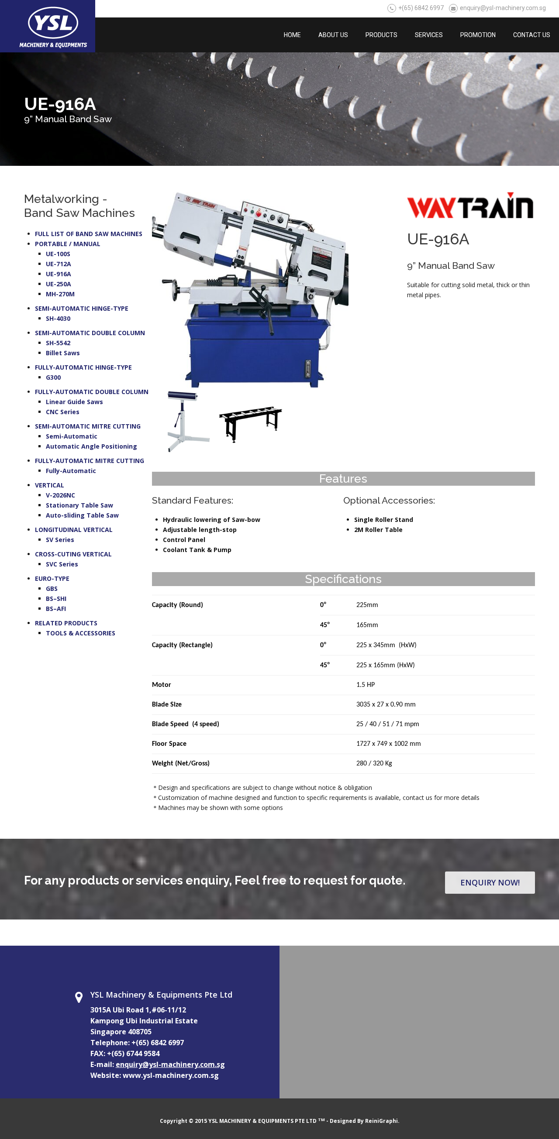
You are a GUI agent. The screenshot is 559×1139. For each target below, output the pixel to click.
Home (292, 34)
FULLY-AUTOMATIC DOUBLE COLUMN (91, 392)
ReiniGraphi (381, 1121)
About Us (333, 34)
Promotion (478, 34)
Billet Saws (63, 353)
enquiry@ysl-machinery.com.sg (503, 7)
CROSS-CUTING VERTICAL (73, 554)
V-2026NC (60, 495)
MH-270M (60, 294)
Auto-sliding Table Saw (82, 515)
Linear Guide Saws (74, 402)
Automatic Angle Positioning (91, 446)
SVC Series (62, 564)
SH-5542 (58, 343)
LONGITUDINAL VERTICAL (74, 529)
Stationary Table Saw (79, 505)
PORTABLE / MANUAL (67, 244)
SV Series (60, 539)
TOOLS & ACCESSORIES (80, 633)
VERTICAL (49, 485)
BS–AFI (56, 608)
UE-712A (58, 264)
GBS (52, 588)
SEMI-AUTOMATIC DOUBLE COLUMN (90, 333)
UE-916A (58, 274)
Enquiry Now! (490, 882)
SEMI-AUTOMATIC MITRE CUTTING (88, 426)
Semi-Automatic (71, 436)
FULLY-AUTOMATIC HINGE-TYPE (83, 367)
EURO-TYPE (52, 578)
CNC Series (62, 412)
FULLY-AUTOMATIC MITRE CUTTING (89, 460)
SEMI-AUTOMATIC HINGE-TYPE (81, 308)
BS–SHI (56, 598)
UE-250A (58, 284)
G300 (53, 377)
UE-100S (58, 254)
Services (429, 34)
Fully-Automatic (71, 471)
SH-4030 (58, 318)
